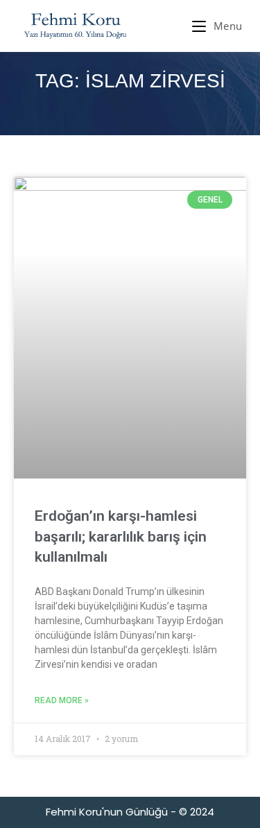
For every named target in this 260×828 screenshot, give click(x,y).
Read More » (62, 700)
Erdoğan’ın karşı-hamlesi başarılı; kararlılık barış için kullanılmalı (121, 536)
